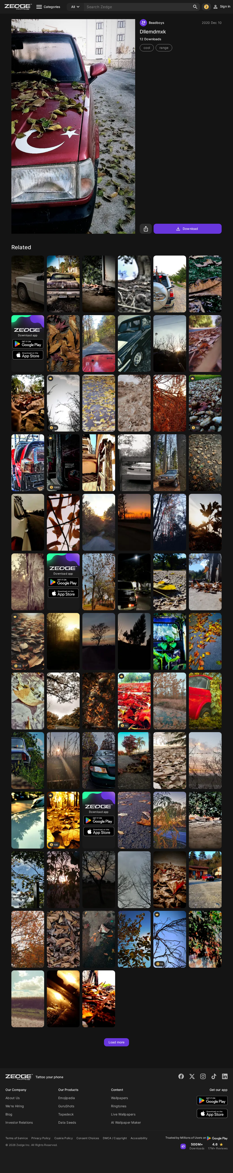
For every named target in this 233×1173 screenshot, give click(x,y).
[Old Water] (169, 701)
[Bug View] (169, 760)
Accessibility (139, 1138)
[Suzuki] (134, 581)
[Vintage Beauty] (205, 701)
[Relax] (205, 581)
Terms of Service (16, 1138)
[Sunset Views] (134, 522)
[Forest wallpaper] (134, 284)
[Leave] (27, 403)
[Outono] (134, 760)
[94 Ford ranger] (134, 343)
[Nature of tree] (98, 879)
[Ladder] (98, 462)
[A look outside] (98, 284)
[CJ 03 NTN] (27, 760)
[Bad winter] (134, 879)
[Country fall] (27, 998)
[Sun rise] (169, 343)
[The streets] (63, 998)
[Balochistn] (169, 284)
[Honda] (27, 462)
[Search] (195, 7)
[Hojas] (63, 879)
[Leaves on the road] (134, 820)
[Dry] (205, 820)
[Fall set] (27, 939)
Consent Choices (87, 1138)
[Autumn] (98, 403)
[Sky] (27, 879)
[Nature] (134, 641)
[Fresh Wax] (27, 820)
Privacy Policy (41, 1138)
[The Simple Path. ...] (63, 701)
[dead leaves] (63, 522)
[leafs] (98, 939)
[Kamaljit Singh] (205, 462)
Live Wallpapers (123, 1114)
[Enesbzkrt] (205, 522)
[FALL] (98, 701)
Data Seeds (67, 1122)
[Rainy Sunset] (63, 641)
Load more (117, 1042)
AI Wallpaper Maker (126, 1122)
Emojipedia (66, 1098)
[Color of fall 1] (98, 343)
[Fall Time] (63, 343)
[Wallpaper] (98, 581)
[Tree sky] (134, 939)
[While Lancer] (134, 462)
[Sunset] (63, 760)
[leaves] (205, 641)
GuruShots (66, 1106)
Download (190, 229)
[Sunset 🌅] (98, 641)
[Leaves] (27, 701)
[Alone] (205, 343)
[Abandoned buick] (63, 284)
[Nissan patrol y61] (169, 462)
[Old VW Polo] (205, 879)
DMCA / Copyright (115, 1138)
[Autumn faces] (169, 581)
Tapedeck (66, 1114)
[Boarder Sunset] (205, 760)
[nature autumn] (98, 998)
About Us (12, 1098)
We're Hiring (14, 1106)
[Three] (27, 581)
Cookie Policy (63, 1138)
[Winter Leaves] (169, 879)
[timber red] (169, 522)
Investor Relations (19, 1122)
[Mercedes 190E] (27, 284)
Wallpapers (119, 1098)
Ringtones (118, 1106)
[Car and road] (27, 522)
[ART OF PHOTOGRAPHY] (205, 284)
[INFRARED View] (134, 403)
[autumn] (169, 403)
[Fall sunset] (98, 522)
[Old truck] (169, 641)
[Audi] (98, 760)
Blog (8, 1114)
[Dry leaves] (63, 939)
